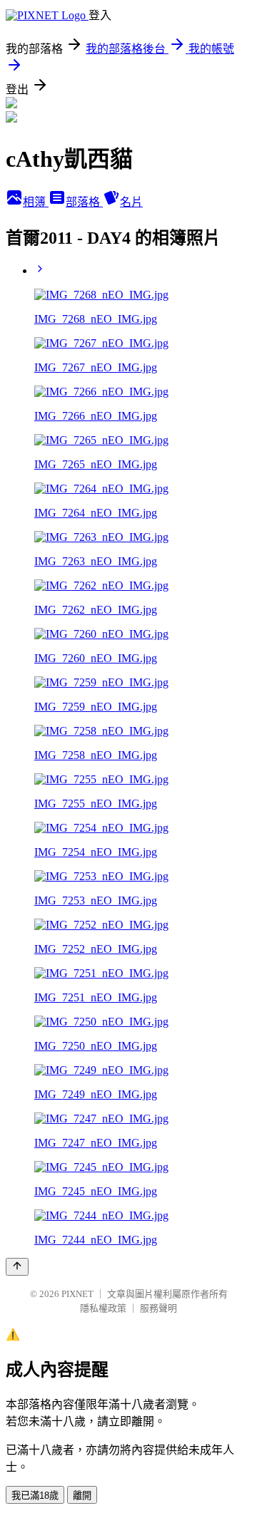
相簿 (36, 202)
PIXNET (77, 1294)
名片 (131, 202)
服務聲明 (158, 1308)
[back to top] (17, 1267)
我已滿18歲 (35, 1495)
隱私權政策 (103, 1308)
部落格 (84, 202)
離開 (82, 1495)
